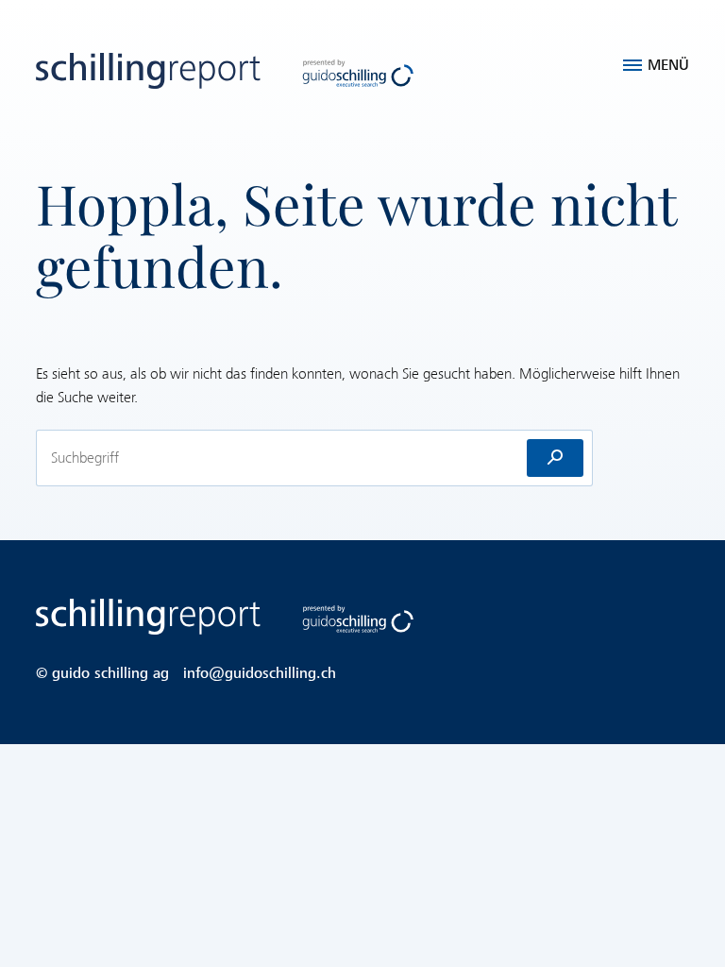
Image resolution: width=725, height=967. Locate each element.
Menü (668, 65)
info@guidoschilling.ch (259, 673)
